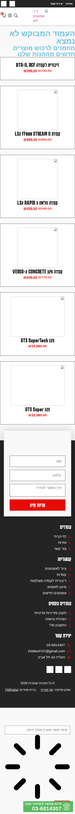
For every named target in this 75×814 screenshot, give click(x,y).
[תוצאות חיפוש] (37, 767)
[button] (70, 16)
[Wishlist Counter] (21, 16)
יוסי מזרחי (47, 689)
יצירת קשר (56, 3)
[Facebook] (12, 3)
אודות (69, 3)
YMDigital (11, 689)
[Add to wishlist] (68, 63)
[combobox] (37, 730)
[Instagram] (4, 3)
